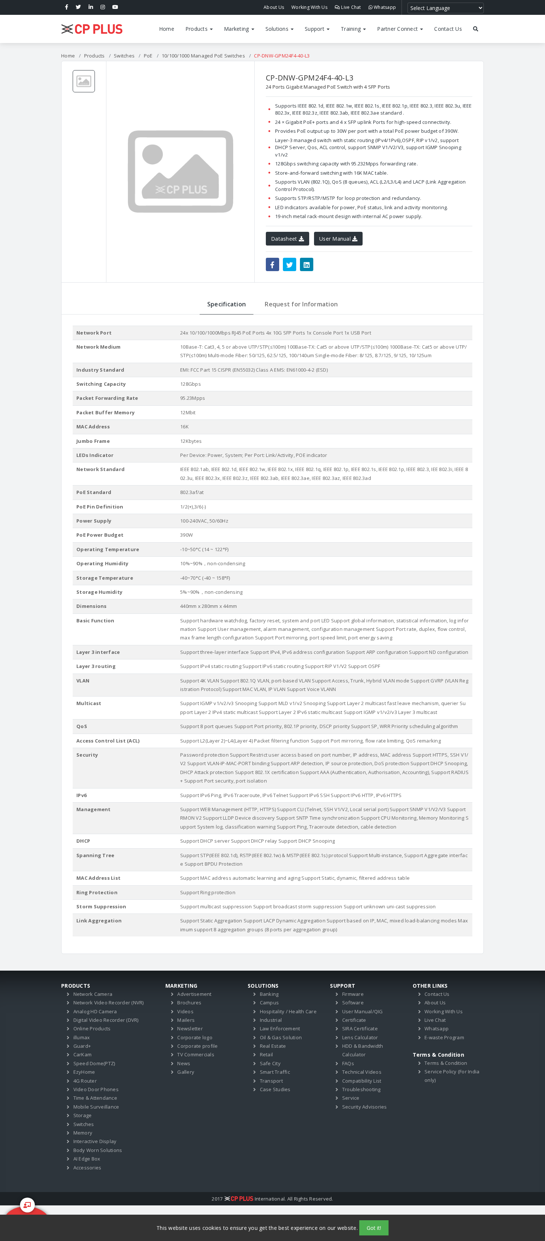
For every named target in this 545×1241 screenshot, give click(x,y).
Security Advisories (364, 1106)
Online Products (92, 1028)
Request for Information (301, 304)
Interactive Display (95, 1141)
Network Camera (93, 994)
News (183, 1063)
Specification (226, 304)
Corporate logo (194, 1037)
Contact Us (448, 28)
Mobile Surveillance (96, 1106)
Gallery (185, 1072)
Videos (185, 1011)
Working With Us (309, 7)
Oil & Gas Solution (281, 1037)
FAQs (348, 1063)
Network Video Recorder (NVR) (108, 1002)
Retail (266, 1054)
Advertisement (194, 994)
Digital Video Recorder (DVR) (106, 1020)
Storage (82, 1115)
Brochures (189, 1002)
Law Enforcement (280, 1028)
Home (166, 28)
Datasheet (285, 238)
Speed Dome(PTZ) (94, 1063)
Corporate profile (197, 1046)
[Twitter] (78, 7)
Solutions (277, 28)
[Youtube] (115, 7)
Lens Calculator (360, 1037)
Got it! (374, 1227)
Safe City (270, 1063)
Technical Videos (362, 1072)
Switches (124, 55)
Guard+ (82, 1046)
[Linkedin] (91, 7)
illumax (81, 1037)
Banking (269, 994)
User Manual (335, 238)
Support (315, 28)
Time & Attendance (95, 1097)
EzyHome (84, 1072)
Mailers (186, 1020)
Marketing (237, 28)
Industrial (271, 1020)
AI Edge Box (86, 1158)
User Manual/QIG (362, 1011)
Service (351, 1097)
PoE (148, 55)
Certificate (354, 1020)
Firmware (353, 994)
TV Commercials (195, 1054)
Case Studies (275, 1089)
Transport (271, 1080)
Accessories (87, 1167)
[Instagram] (103, 7)
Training (351, 28)
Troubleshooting (361, 1089)
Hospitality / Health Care (288, 1011)
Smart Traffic (275, 1072)
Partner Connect (398, 28)
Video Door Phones (96, 1089)
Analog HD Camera (95, 1011)
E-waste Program (444, 1037)
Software (353, 1002)
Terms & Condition (446, 1063)
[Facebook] (66, 7)
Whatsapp (384, 7)
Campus (269, 1002)
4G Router (85, 1080)
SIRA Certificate (360, 1028)
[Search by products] (476, 29)
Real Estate (273, 1046)
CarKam (82, 1054)
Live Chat (350, 7)
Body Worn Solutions (97, 1150)
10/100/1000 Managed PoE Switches (203, 55)
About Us (274, 7)
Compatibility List (362, 1080)
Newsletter (190, 1028)
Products (197, 28)
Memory (83, 1132)
